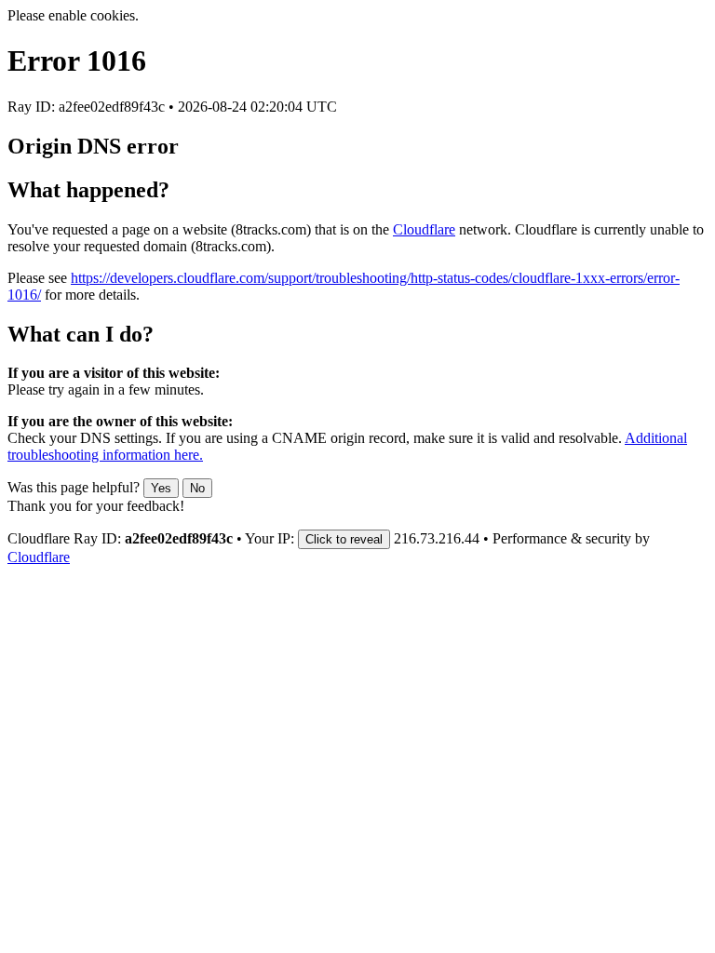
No (197, 488)
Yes (161, 488)
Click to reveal (344, 539)
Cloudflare (424, 229)
